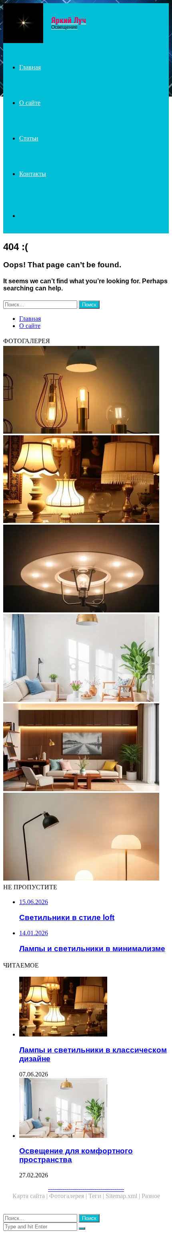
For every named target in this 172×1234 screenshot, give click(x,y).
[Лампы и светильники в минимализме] (86, 837)
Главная (30, 67)
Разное (151, 1196)
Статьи (28, 138)
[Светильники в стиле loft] (86, 390)
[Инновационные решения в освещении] (86, 569)
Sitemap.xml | (124, 1196)
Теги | (97, 1196)
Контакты (32, 173)
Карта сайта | (30, 1196)
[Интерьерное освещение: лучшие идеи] (86, 748)
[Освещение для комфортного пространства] (86, 658)
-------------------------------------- (86, 1188)
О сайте (29, 102)
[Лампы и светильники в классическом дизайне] (86, 480)
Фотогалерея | (68, 1196)
